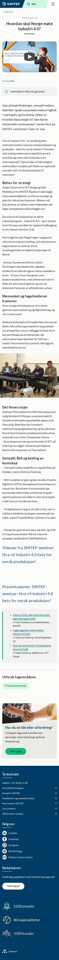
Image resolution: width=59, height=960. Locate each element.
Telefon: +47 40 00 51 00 (15, 782)
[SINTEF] (11, 4)
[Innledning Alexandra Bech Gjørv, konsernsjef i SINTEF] (29, 56)
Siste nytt (8, 11)
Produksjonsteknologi (15, 685)
